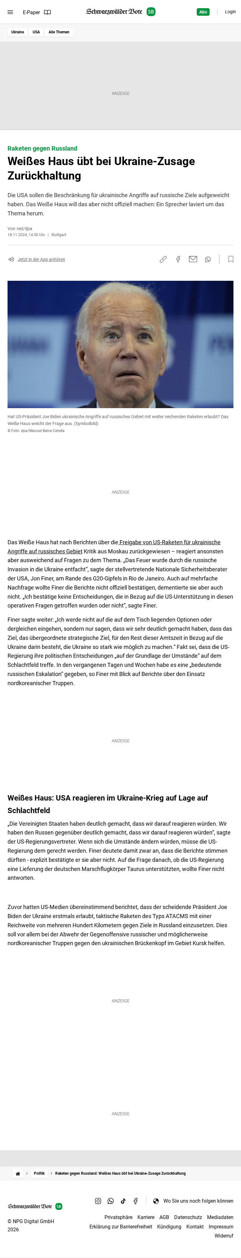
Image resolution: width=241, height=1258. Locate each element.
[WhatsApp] (111, 1201)
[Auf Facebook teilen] (178, 259)
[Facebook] (136, 1201)
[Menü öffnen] (10, 12)
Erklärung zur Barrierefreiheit (120, 1227)
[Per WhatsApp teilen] (208, 259)
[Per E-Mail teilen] (193, 259)
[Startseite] (18, 1173)
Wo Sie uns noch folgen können (198, 1201)
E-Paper (31, 12)
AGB (164, 1217)
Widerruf (224, 1236)
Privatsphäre (118, 1217)
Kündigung (169, 1227)
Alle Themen (59, 32)
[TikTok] (123, 1201)
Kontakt (195, 1227)
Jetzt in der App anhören (41, 259)
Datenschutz (188, 1217)
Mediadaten (220, 1217)
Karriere (145, 1217)
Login (230, 11)
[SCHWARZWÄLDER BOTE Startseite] (121, 11)
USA (36, 32)
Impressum (221, 1227)
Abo (203, 11)
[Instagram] (98, 1201)
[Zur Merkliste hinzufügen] (229, 259)
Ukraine (17, 32)
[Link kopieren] (163, 259)
